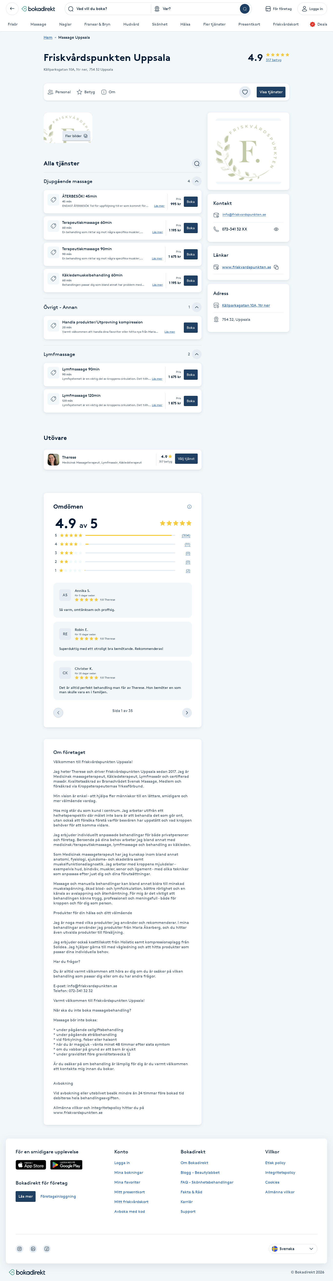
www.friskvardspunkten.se (246, 267)
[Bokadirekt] (38, 8)
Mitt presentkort (129, 1192)
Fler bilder (73, 136)
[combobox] (108, 8)
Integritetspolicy (280, 1172)
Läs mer (159, 206)
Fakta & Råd (191, 1192)
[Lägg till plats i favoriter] (245, 92)
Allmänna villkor (279, 1192)
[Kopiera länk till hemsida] (276, 267)
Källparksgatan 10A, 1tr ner (246, 305)
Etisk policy (275, 1162)
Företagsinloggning (58, 1196)
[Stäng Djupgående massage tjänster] (197, 181)
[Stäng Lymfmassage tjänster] (197, 354)
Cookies (272, 1182)
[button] (123, 201)
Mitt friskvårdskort (131, 1201)
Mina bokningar (128, 1172)
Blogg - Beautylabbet (200, 1172)
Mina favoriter (127, 1182)
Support (188, 1211)
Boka (191, 201)
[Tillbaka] (12, 8)
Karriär (187, 1201)
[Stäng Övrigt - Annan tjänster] (197, 307)
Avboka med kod (129, 1211)
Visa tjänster (271, 92)
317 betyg (273, 60)
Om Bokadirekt (194, 1162)
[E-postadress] (250, 215)
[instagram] (19, 1249)
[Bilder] (248, 151)
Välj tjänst (186, 458)
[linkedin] (33, 1249)
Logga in (122, 1162)
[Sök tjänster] (197, 163)
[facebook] (47, 1249)
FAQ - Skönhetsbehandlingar (207, 1182)
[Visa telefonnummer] (276, 229)
